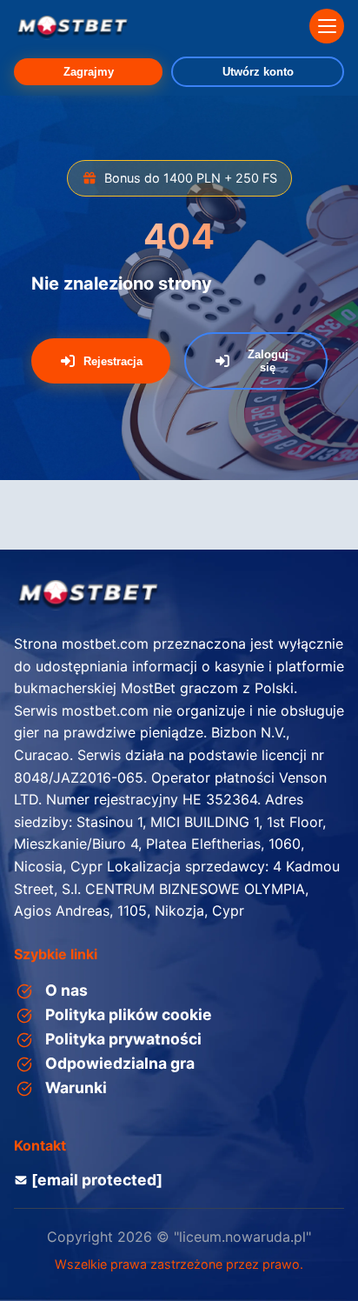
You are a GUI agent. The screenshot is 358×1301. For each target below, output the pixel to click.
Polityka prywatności (123, 1039)
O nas (66, 990)
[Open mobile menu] (326, 26)
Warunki (76, 1087)
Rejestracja (113, 361)
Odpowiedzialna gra (120, 1063)
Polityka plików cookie (128, 1014)
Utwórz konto (258, 71)
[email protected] (96, 1180)
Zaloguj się (268, 361)
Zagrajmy (88, 71)
